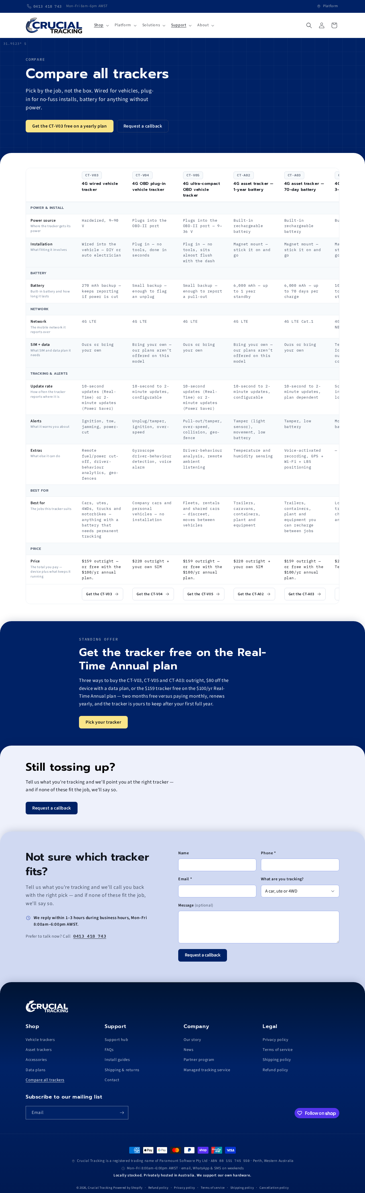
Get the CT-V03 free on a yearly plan (69, 126)
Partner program (199, 1060)
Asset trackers (39, 1050)
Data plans (36, 1070)
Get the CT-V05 (200, 594)
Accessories (36, 1060)
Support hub (116, 1040)
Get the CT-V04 (150, 594)
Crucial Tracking (100, 1188)
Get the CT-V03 (99, 594)
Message (195, 905)
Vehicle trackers (40, 1040)
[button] (101, 25)
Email (185, 879)
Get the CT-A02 (251, 594)
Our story (192, 1040)
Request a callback (142, 126)
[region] (182, 386)
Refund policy (275, 1070)
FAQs (109, 1050)
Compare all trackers (45, 1080)
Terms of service (278, 1050)
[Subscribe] (121, 1112)
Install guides (117, 1060)
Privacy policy (275, 1040)
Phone (268, 853)
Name (183, 853)
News (188, 1050)
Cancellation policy (274, 1188)
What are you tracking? (282, 879)
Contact (112, 1080)
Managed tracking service (207, 1070)
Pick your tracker (103, 722)
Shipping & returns (122, 1070)
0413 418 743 (89, 936)
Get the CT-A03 (302, 594)
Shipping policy (277, 1060)
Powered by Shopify (128, 1188)
